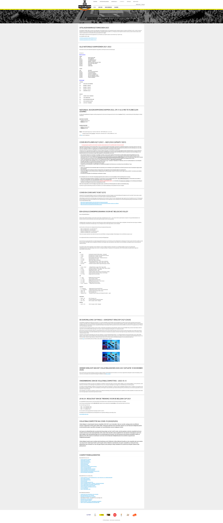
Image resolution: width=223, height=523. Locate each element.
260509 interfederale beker (86, 461)
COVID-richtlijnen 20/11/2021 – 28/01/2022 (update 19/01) (102, 142)
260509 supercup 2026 (85, 463)
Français (143, 4)
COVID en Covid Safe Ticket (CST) (92, 192)
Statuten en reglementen (104, 1)
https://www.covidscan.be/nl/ (116, 159)
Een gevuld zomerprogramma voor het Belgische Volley (103, 211)
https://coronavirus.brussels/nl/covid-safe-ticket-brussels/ (91, 204)
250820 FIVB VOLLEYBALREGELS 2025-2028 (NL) (89, 494)
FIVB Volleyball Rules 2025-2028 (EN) (87, 495)
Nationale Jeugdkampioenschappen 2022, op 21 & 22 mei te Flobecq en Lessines (108, 110)
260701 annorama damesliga (86, 467)
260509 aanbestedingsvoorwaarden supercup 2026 (90, 471)
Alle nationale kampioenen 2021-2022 (95, 47)
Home (94, 7)
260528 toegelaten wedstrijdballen (87, 472)
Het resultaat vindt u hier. (83, 414)
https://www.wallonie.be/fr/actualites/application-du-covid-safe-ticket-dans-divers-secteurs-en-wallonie (100, 203)
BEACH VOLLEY (135, 1)
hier (81, 135)
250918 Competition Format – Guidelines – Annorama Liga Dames (92, 483)
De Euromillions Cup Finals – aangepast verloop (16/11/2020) (105, 320)
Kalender (116, 7)
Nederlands (138, 4)
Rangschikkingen (108, 7)
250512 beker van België (85, 478)
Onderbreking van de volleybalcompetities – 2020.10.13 (102, 381)
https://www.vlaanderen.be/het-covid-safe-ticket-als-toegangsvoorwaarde (94, 202)
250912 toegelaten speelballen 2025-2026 (88, 486)
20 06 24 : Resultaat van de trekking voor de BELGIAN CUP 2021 (105, 399)
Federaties (95, 1)
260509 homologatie (84, 464)
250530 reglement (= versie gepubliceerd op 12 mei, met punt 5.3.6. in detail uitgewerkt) (96, 477)
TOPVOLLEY (129, 1)
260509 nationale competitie (86, 459)
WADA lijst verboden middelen (86, 500)
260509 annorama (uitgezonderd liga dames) (89, 466)
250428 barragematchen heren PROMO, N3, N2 (87, 39)
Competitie (122, 1)
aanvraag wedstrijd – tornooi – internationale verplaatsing (91, 501)
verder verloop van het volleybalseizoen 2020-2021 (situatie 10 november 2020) (111, 369)
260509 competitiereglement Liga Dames (88, 468)
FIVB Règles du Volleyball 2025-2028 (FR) (88, 496)
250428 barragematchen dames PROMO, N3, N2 (88, 38)
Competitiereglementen (89, 455)
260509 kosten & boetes (85, 465)
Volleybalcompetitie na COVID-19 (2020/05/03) (98, 421)
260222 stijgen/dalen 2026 (85, 489)
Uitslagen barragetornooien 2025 (94, 28)
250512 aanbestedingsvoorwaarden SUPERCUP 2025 (90, 484)
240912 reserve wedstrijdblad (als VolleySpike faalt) (90, 502)
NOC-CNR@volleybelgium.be (123, 178)
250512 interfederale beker (86, 479)
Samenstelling (114, 1)
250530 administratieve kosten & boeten (88, 485)
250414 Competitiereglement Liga (87, 482)
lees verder (108, 373)
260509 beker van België (85, 460)
